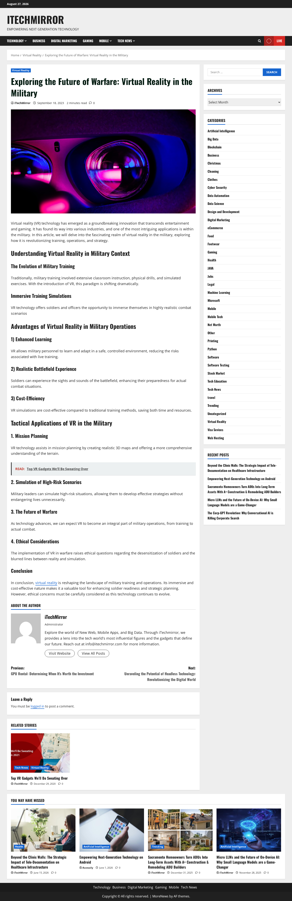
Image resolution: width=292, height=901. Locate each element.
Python (212, 349)
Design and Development (224, 211)
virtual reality (46, 582)
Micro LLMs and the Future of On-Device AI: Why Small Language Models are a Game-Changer (242, 502)
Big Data (213, 139)
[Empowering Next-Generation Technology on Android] (111, 830)
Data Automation (218, 195)
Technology (15, 40)
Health (212, 260)
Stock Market (216, 373)
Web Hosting (216, 437)
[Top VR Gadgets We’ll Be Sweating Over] (40, 753)
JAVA (211, 268)
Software (213, 357)
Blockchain (214, 147)
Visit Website (60, 653)
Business (39, 40)
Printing (213, 340)
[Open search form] (259, 41)
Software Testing (218, 365)
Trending (213, 405)
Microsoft (214, 300)
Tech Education (217, 381)
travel (211, 397)
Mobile (104, 40)
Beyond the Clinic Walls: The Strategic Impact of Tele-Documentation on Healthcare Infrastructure (242, 468)
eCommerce (215, 227)
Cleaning (213, 171)
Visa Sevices (215, 429)
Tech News (125, 40)
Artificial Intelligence (221, 131)
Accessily (87, 867)
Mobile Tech (215, 316)
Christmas (214, 163)
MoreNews (160, 896)
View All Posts (93, 653)
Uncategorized (217, 413)
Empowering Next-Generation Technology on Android (241, 478)
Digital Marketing (64, 40)
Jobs (210, 276)
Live (279, 40)
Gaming (88, 40)
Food (211, 236)
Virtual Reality (21, 70)
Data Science (216, 203)
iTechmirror (35, 19)
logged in (37, 706)
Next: (160, 673)
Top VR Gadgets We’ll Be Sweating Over (39, 778)
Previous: (52, 670)
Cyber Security (217, 187)
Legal (211, 284)
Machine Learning (219, 292)
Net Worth (214, 324)
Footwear (213, 244)
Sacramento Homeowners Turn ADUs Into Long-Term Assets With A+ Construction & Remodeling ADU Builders (244, 489)
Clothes (213, 179)
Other (211, 332)
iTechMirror (22, 103)
